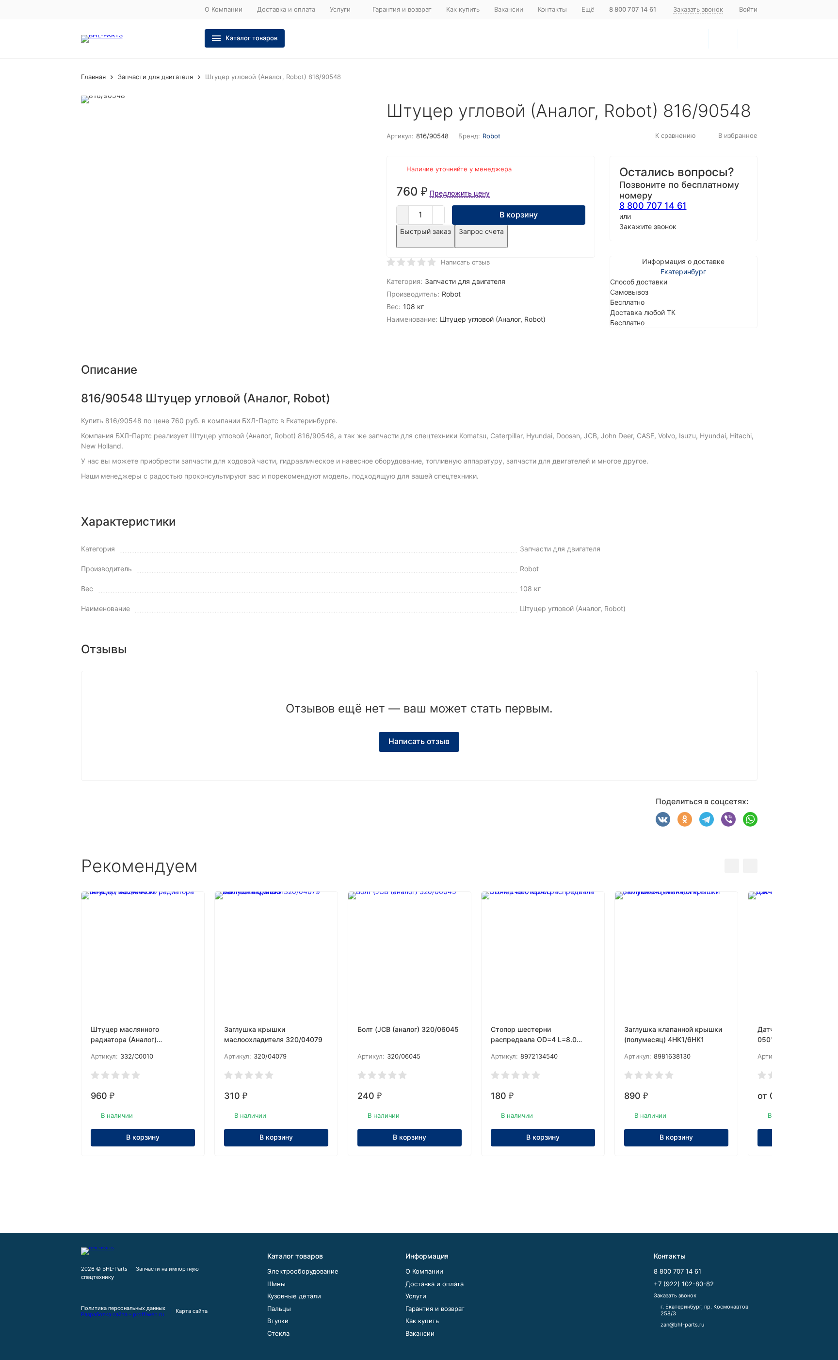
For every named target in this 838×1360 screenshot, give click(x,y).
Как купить (463, 9)
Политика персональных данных (123, 1308)
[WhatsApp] (750, 819)
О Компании (223, 9)
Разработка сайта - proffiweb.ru (122, 1314)
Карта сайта (192, 1311)
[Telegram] (706, 819)
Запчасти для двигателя (155, 77)
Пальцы (279, 1308)
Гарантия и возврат (402, 9)
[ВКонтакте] (663, 819)
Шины (276, 1284)
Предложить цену (460, 193)
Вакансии (508, 9)
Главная (93, 77)
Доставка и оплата (286, 9)
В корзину (519, 214)
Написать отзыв (465, 262)
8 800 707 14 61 (653, 205)
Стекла (278, 1333)
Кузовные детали (294, 1296)
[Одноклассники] (684, 819)
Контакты (552, 9)
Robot (491, 136)
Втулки (278, 1321)
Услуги (415, 1296)
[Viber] (728, 819)
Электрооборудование (302, 1271)
